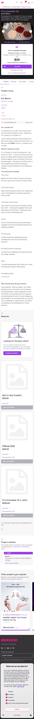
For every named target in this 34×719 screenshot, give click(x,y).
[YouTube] (8, 648)
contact (10, 101)
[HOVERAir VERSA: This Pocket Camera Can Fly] (15, 596)
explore (19, 579)
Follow (17, 66)
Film (3, 108)
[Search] (17, 2)
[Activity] (25, 2)
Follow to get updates (11, 563)
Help (15, 547)
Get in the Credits (12, 395)
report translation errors (16, 660)
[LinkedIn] (13, 648)
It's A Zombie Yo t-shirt (14, 500)
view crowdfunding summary (17, 73)
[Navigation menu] (32, 2)
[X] (5, 648)
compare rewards (11, 353)
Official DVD (8, 446)
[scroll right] (30, 31)
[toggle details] (29, 629)
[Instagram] (11, 648)
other (3, 115)
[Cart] (21, 2)
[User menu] (28, 2)
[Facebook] (2, 648)
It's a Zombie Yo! (10, 11)
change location (26, 7)
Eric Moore (6, 13)
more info (4, 101)
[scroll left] (3, 31)
